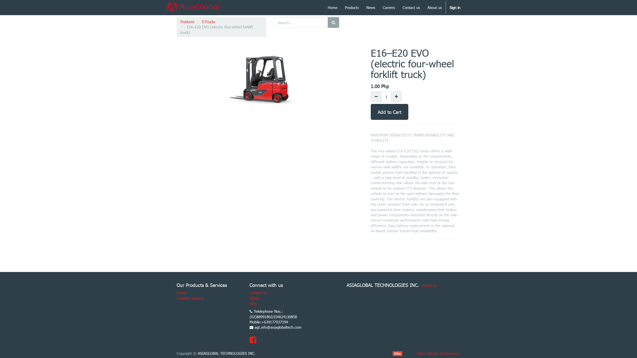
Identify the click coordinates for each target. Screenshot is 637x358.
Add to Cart (389, 112)
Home (181, 292)
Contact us (258, 292)
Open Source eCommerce (438, 353)
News (254, 298)
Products (187, 21)
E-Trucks (208, 21)
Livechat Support (190, 298)
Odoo (397, 353)
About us (429, 285)
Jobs (253, 303)
